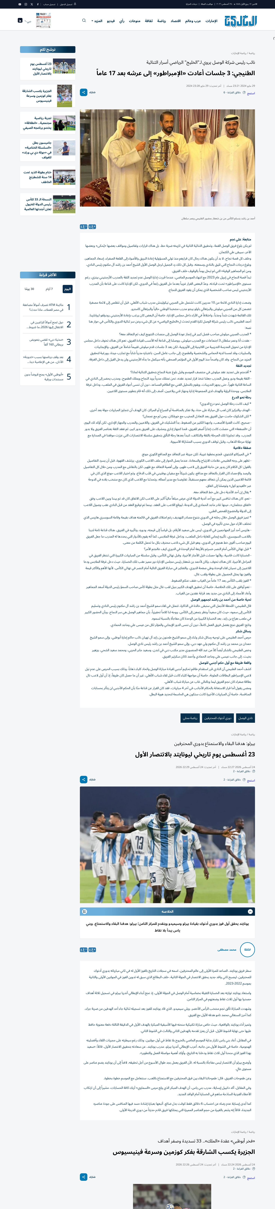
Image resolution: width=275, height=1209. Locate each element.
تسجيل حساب (49, 4)
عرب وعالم (193, 20)
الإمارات (211, 20)
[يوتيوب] (20, 4)
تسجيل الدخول (66, 4)
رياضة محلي (190, 718)
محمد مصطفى (227, 949)
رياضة (161, 20)
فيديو (111, 20)
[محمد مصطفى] (247, 949)
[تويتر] (31, 4)
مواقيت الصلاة (207, 4)
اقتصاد (176, 20)
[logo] (241, 21)
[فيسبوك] (37, 4)
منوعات (134, 20)
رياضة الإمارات (238, 53)
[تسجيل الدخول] (75, 4)
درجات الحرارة (191, 4)
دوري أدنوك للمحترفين (217, 718)
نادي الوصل (246, 718)
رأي (121, 20)
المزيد (98, 20)
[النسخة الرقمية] (43, 21)
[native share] (83, 92)
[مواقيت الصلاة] (20, 21)
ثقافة (149, 20)
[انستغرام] (26, 4)
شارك (92, 92)
